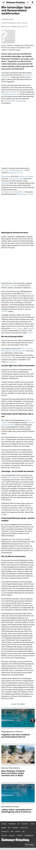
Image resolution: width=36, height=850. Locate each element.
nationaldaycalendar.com (10, 94)
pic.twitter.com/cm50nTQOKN (12, 192)
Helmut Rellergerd (13, 477)
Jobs (23, 831)
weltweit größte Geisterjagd (14, 101)
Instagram (12, 835)
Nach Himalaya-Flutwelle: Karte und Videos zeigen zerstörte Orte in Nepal (13, 773)
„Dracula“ (27, 294)
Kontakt (3, 827)
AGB (12, 831)
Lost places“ (11, 362)
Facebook (4, 835)
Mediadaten (12, 824)
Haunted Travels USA (12, 92)
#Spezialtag (5, 183)
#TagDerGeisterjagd (26, 176)
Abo (27, 2)
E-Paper (32, 824)
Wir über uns (5, 831)
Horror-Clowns (17, 328)
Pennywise (30, 328)
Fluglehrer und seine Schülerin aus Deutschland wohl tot (15, 736)
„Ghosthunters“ (6, 357)
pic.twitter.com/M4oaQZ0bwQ (12, 170)
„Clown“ (30, 333)
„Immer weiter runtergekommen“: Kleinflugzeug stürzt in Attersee (17, 811)
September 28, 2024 (16, 173)
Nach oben (30, 845)
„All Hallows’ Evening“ (9, 285)
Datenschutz (24, 827)
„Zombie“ (4, 311)
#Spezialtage (5, 176)
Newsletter (25, 824)
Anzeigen (4, 824)
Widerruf (17, 831)
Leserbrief (20, 835)
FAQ (9, 827)
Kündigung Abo (29, 835)
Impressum (15, 827)
